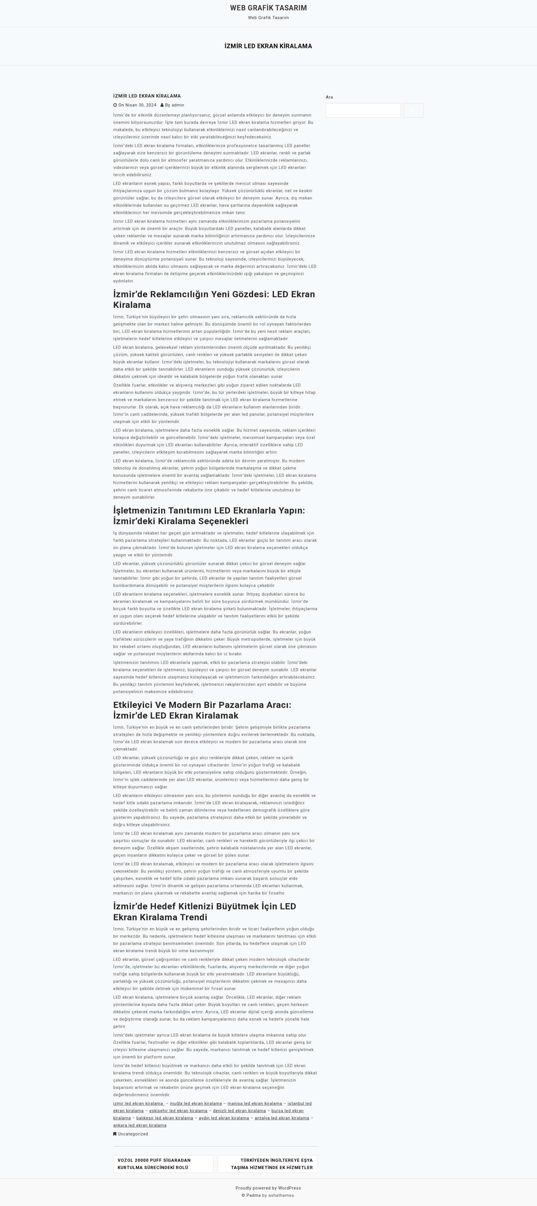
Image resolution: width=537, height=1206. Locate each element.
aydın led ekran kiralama (224, 1118)
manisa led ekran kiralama (255, 1103)
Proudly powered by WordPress (268, 1188)
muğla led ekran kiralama (196, 1103)
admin (178, 105)
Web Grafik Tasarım (268, 8)
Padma (254, 1195)
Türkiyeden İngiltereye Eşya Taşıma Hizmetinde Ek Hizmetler (272, 1164)
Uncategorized (133, 1134)
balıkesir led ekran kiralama (164, 1118)
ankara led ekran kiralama (140, 1125)
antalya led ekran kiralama (282, 1118)
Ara (329, 97)
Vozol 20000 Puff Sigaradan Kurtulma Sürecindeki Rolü (154, 1164)
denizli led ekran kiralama (239, 1110)
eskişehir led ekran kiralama (178, 1110)
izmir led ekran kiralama (138, 1103)
